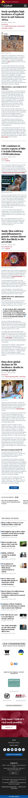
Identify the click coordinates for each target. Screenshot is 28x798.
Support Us (8, 727)
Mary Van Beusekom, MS (6, 246)
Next (17, 497)
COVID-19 (7, 160)
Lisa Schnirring (4, 158)
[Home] (6, 5)
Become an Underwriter (14, 705)
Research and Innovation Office (9, 786)
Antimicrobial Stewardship (12, 376)
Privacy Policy (14, 788)
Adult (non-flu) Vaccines (11, 26)
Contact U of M (21, 786)
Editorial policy (14, 742)
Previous (16, 497)
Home (14, 740)
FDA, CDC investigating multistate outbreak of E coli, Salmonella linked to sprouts (10, 502)
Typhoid (10, 28)
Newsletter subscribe (14, 754)
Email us (14, 773)
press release (4, 137)
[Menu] (25, 6)
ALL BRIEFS (14, 487)
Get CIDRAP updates (14, 796)
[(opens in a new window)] (10, 2)
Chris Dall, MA (4, 24)
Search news (14, 745)
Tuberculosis (22, 376)
